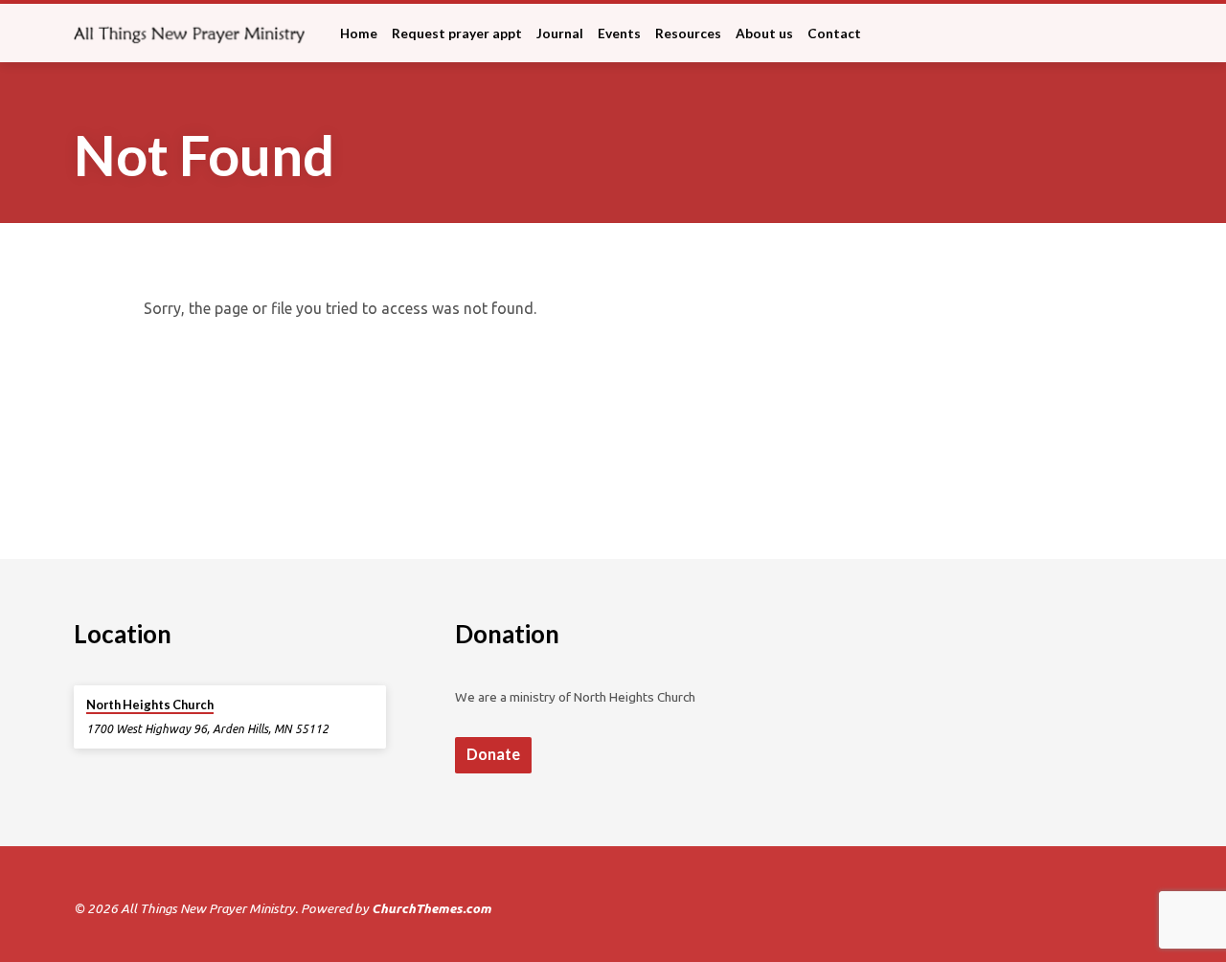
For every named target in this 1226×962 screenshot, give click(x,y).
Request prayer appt (457, 33)
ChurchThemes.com (431, 908)
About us (764, 33)
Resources (688, 33)
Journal (559, 33)
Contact (834, 33)
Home (358, 33)
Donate (493, 754)
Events (619, 33)
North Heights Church (150, 704)
